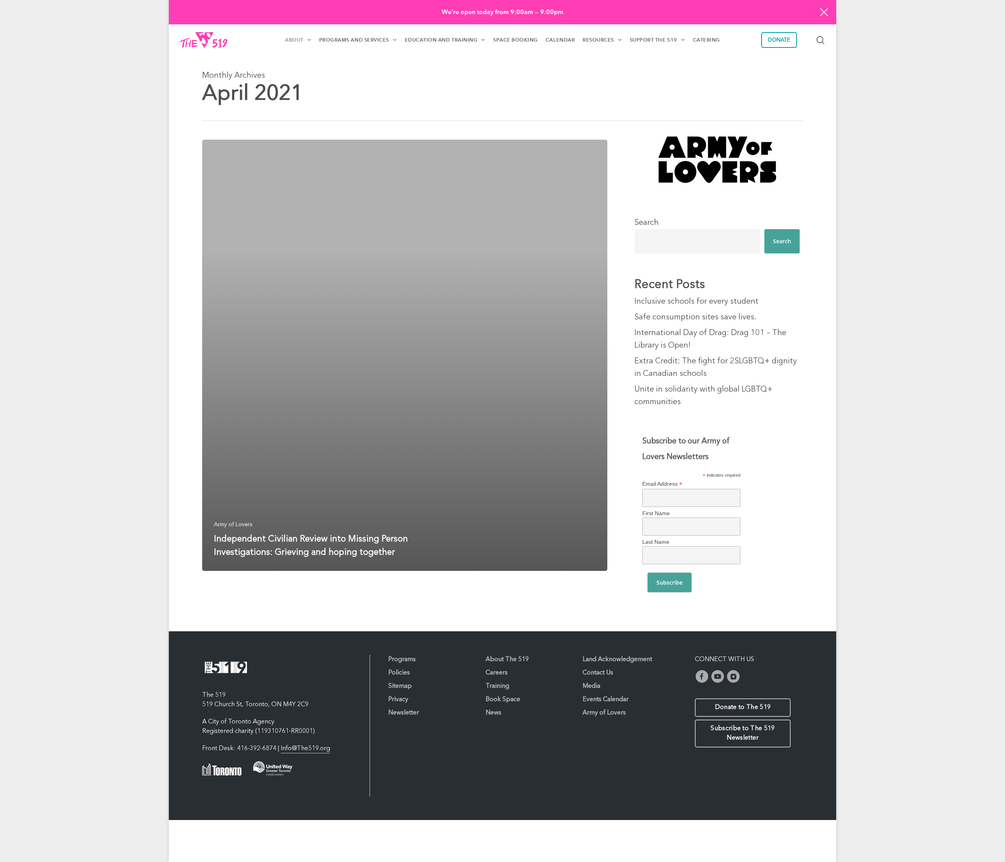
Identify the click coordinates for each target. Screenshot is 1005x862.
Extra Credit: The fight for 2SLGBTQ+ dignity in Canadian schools (715, 367)
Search (646, 223)
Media (591, 686)
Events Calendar (606, 699)
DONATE (779, 40)
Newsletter (403, 713)
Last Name (655, 542)
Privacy (398, 699)
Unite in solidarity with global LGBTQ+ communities (703, 396)
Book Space (503, 699)
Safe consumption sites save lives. (695, 317)
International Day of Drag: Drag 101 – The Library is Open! (710, 339)
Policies (399, 673)
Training (497, 686)
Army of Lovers (233, 524)
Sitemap (400, 686)
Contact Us (598, 673)
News (493, 713)
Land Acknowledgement (617, 659)
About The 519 (507, 659)
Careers (497, 673)
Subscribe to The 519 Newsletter (743, 733)
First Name (656, 513)
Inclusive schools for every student (696, 302)
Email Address (662, 484)
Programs (402, 659)
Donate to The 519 (743, 707)
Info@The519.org (305, 748)
